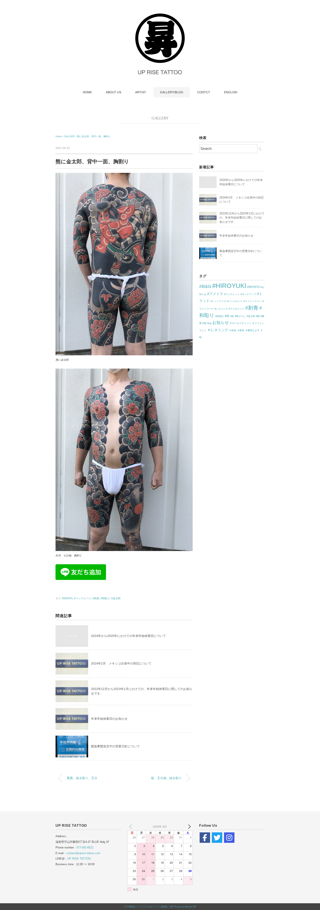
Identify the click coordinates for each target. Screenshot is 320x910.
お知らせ (220, 322)
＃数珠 (240, 330)
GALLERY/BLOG (171, 92)
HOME (87, 92)
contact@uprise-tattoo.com (83, 853)
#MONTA (67, 598)
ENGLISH (230, 92)
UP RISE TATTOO (79, 858)
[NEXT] (188, 826)
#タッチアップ (248, 294)
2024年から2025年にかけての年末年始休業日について (128, 636)
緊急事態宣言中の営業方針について (115, 746)
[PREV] (131, 826)
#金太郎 (116, 598)
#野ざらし (240, 316)
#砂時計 (219, 316)
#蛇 (227, 316)
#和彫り (105, 598)
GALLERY (160, 118)
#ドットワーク (218, 301)
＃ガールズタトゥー (240, 323)
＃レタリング (217, 330)
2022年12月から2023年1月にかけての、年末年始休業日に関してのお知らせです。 (241, 218)
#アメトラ (215, 294)
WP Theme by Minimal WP (183, 906)
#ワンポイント (236, 308)
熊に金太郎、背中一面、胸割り (94, 136)
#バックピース (82, 598)
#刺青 (96, 598)
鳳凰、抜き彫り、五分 (82, 778)
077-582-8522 (84, 847)
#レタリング (221, 308)
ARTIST (140, 92)
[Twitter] (217, 837)
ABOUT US (113, 92)
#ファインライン (253, 301)
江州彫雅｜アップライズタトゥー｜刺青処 (146, 906)
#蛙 (232, 316)
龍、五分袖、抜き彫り (166, 778)
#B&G (205, 286)
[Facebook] (205, 837)
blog (209, 323)
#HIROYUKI (229, 285)
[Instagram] (229, 837)
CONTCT (203, 92)
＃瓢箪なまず (252, 330)
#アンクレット (232, 294)
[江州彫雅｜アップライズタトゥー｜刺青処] (160, 14)
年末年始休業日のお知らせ (109, 718)
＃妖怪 (232, 330)
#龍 (204, 323)
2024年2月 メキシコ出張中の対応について (121, 663)
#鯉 (258, 316)
